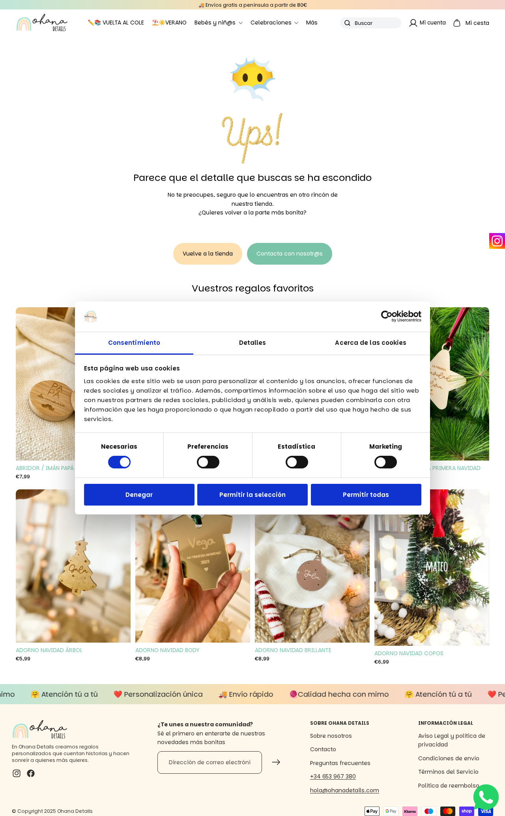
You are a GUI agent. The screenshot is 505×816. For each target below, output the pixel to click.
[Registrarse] (276, 762)
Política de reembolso (448, 786)
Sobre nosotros (331, 736)
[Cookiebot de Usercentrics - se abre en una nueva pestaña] (386, 316)
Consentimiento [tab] (134, 342)
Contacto (323, 749)
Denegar (139, 495)
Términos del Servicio (448, 772)
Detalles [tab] (252, 342)
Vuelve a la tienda (208, 254)
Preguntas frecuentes (340, 763)
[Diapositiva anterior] (27, 384)
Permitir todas (366, 495)
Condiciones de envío (448, 758)
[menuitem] (312, 22)
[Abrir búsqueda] (370, 23)
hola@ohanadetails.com (344, 790)
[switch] (208, 462)
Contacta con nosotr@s (289, 254)
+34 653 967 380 (333, 776)
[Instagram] (497, 241)
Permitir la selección (252, 495)
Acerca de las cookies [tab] (370, 342)
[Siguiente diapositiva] (477, 384)
